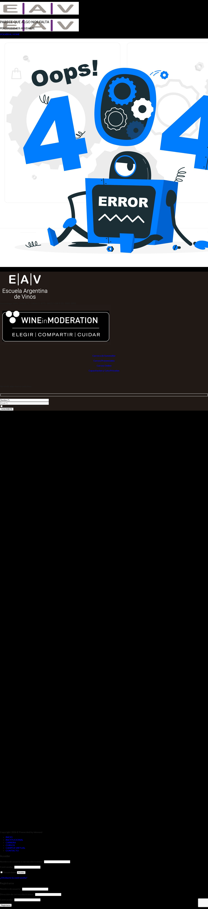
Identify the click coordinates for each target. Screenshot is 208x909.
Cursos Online (104, 365)
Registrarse (5, 905)
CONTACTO (12, 850)
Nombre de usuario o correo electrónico (22, 861)
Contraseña (7, 867)
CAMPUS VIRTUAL (15, 847)
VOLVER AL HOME (10, 34)
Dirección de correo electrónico (17, 894)
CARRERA (11, 842)
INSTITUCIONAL (14, 839)
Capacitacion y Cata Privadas (104, 370)
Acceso (21, 872)
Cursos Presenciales (104, 360)
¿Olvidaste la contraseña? (13, 877)
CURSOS (10, 845)
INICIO (9, 837)
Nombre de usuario (11, 888)
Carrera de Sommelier (104, 355)
